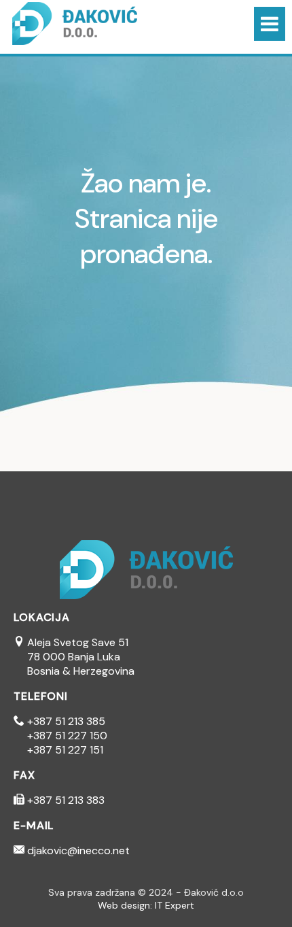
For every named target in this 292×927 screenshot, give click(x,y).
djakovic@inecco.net (77, 850)
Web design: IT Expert (146, 905)
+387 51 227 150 (67, 735)
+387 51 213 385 (64, 721)
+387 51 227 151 (65, 750)
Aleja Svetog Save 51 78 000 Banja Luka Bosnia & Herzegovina (74, 656)
